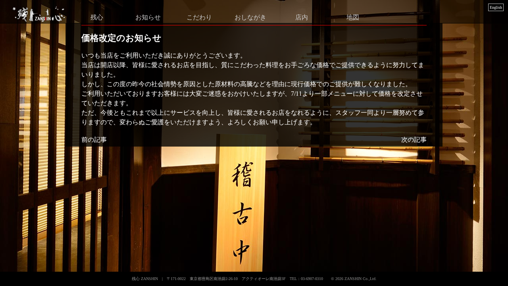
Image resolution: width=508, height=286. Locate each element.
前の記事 (94, 139)
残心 (96, 17)
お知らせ (148, 17)
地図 (352, 17)
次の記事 (414, 139)
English (496, 7)
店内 (301, 17)
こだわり (199, 17)
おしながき (250, 17)
